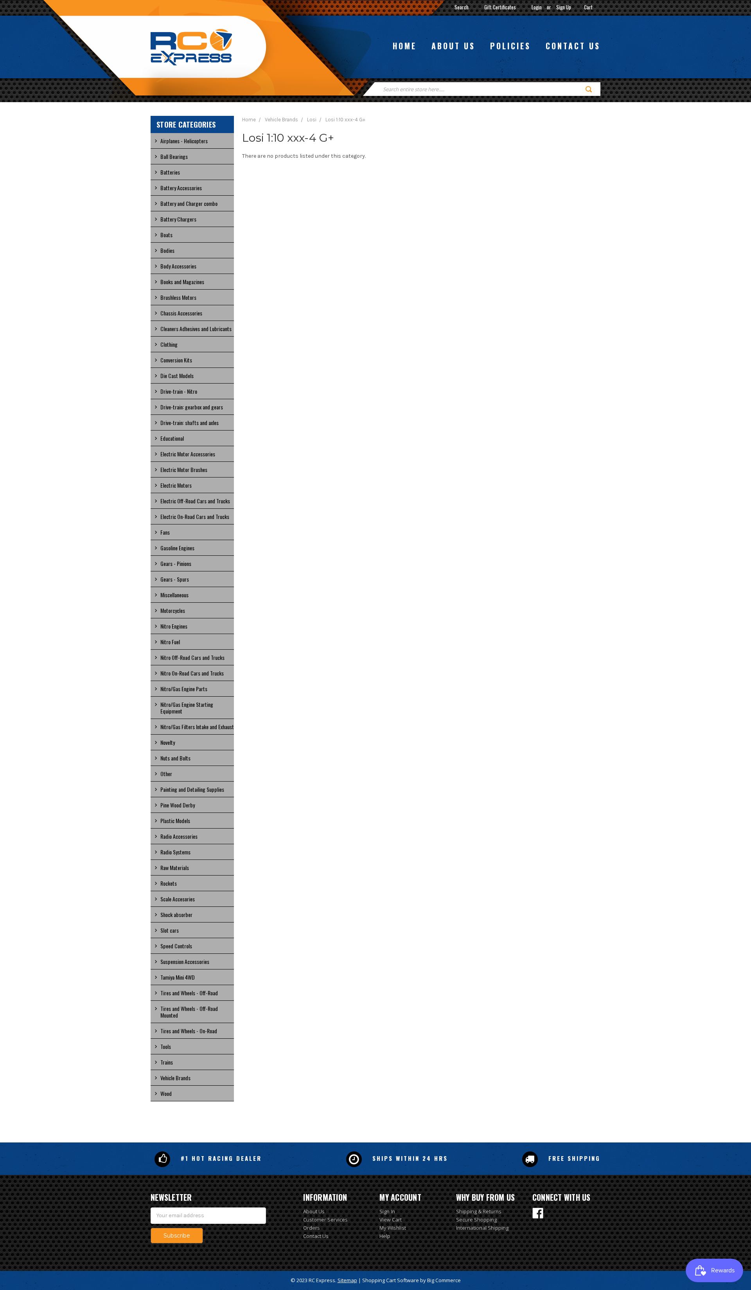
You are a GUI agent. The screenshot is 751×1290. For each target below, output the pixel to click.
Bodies (167, 250)
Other (166, 773)
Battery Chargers (178, 219)
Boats (166, 235)
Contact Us (316, 1236)
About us (453, 46)
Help (384, 1236)
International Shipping (482, 1227)
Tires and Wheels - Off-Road (189, 993)
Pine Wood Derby (177, 805)
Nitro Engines (173, 626)
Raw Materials (174, 867)
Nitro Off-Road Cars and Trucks (192, 657)
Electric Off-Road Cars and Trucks (195, 501)
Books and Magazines (182, 281)
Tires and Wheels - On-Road (188, 1031)
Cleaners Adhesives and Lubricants (196, 328)
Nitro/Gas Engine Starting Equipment (186, 707)
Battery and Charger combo (188, 203)
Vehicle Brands (175, 1078)
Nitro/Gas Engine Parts (183, 689)
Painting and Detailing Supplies (192, 789)
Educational (172, 438)
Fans (165, 532)
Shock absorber (176, 914)
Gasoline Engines (177, 548)
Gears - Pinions (175, 563)
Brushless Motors (178, 297)
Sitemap (347, 1280)
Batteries (170, 172)
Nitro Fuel (170, 642)
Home (405, 46)
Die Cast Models (177, 375)
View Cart (390, 1219)
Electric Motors (176, 485)
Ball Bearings (174, 156)
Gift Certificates (500, 7)
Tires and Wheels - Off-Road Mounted (189, 1011)
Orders (311, 1227)
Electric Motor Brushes (183, 469)
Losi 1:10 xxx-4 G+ (345, 120)
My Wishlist (392, 1227)
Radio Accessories (179, 836)
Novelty (167, 742)
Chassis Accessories (181, 313)
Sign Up (563, 7)
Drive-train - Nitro (178, 391)
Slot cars (169, 930)
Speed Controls (176, 946)
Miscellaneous (174, 595)
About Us (314, 1211)
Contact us (573, 46)
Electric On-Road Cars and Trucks (194, 516)
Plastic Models (175, 820)
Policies (510, 46)
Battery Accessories (181, 188)
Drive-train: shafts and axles (189, 422)
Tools (165, 1046)
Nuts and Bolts (175, 758)
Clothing (169, 344)
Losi (311, 120)
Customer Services (325, 1219)
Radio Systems (175, 852)
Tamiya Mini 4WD (177, 977)
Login (537, 7)
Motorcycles (172, 610)
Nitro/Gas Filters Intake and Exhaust (197, 726)
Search (462, 7)
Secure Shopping (476, 1219)
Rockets (168, 883)
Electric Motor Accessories (187, 454)
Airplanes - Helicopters (184, 141)
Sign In (387, 1211)
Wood (166, 1093)
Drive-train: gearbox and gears (191, 407)
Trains (166, 1062)
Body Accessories (178, 266)
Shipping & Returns (478, 1211)
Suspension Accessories (184, 961)
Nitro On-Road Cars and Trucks (192, 673)
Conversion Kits (176, 360)
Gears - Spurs (174, 579)
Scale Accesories (177, 899)
